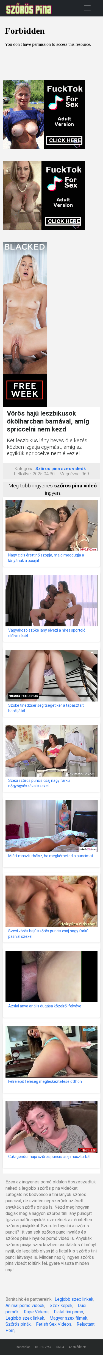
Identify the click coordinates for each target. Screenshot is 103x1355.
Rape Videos (36, 1311)
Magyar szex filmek (68, 1318)
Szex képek (61, 1305)
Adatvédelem (78, 1347)
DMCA (60, 1347)
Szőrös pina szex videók (60, 468)
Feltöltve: (23, 473)
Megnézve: (70, 473)
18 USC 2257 (43, 1347)
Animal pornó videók (24, 1305)
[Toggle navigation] (87, 7)
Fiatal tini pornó (68, 1311)
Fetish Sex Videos (53, 1324)
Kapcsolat (23, 1347)
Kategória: (24, 468)
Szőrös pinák (18, 1324)
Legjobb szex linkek (74, 1299)
